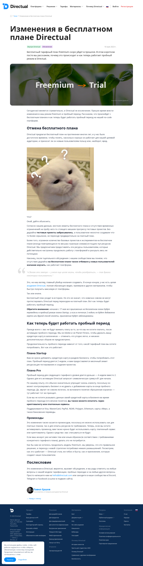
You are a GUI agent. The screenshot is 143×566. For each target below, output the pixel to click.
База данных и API (32, 518)
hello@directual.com (62, 475)
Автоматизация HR (55, 551)
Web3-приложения (55, 535)
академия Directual (36, 285)
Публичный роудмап (106, 518)
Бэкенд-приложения (56, 539)
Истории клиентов (78, 544)
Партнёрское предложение (108, 544)
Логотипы (102, 521)
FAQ (73, 521)
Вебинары (75, 532)
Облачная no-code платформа (36, 535)
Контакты (127, 525)
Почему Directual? (77, 552)
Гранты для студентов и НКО (81, 548)
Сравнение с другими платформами (84, 555)
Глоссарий (75, 535)
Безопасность (76, 559)
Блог (73, 514)
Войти (116, 6)
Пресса (126, 521)
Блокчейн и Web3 (32, 528)
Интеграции (30, 532)
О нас (126, 514)
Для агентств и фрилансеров (58, 525)
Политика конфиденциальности (110, 536)
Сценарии (29, 521)
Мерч (101, 514)
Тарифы (64, 6)
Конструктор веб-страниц (34, 525)
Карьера (126, 518)
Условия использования (107, 533)
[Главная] (11, 16)
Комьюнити (75, 528)
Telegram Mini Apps (55, 532)
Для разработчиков (55, 514)
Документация (76, 518)
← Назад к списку (34, 498)
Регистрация (127, 6)
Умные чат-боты (54, 543)
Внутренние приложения (57, 528)
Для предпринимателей (57, 521)
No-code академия (78, 525)
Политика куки (104, 540)
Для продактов (54, 518)
